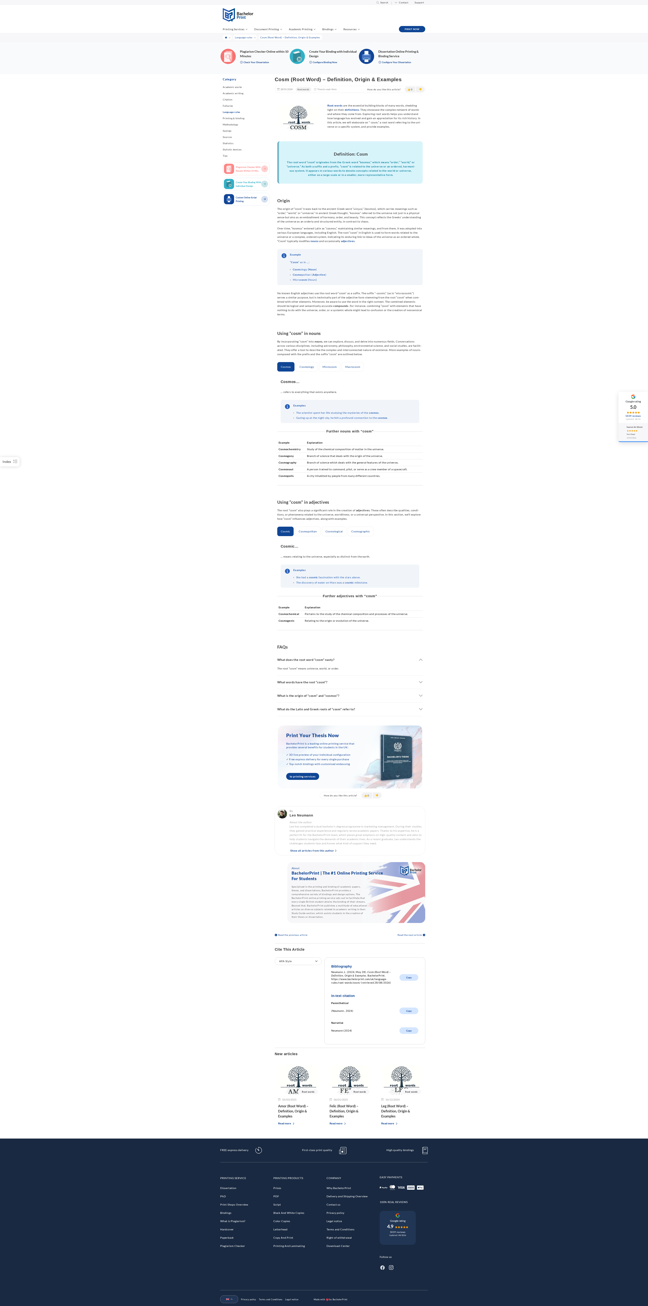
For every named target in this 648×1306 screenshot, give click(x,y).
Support (419, 2)
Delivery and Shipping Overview (347, 1196)
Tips (225, 155)
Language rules (231, 112)
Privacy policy (335, 1212)
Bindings (327, 29)
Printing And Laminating (289, 1245)
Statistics (228, 143)
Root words (303, 89)
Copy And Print (283, 1237)
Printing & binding (233, 118)
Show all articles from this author (312, 850)
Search (384, 2)
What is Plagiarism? (232, 1221)
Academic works (232, 87)
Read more (284, 1123)
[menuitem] (228, 1299)
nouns (314, 241)
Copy (409, 977)
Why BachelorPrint (339, 1188)
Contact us (334, 1204)
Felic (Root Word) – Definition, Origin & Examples (344, 1111)
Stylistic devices (232, 149)
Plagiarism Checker (232, 1245)
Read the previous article (292, 934)
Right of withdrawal (339, 1237)
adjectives (348, 241)
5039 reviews (398, 1232)
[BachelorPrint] (238, 20)
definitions (352, 109)
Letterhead (280, 1229)
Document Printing (266, 29)
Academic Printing (301, 29)
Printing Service (233, 1178)
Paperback (227, 1237)
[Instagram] (391, 1267)
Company (334, 1178)
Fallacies (228, 105)
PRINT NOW (412, 29)
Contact (403, 2)
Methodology (230, 124)
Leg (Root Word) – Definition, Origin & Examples (395, 1111)
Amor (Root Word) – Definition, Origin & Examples (293, 1111)
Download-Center (338, 1245)
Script (277, 1204)
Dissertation (228, 1188)
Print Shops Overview (234, 1204)
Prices (277, 1188)
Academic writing (233, 93)
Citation (227, 99)
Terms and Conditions (341, 1229)
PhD (223, 1196)
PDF (276, 1196)
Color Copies (281, 1221)
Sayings (227, 130)
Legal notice (334, 1221)
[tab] (285, 366)
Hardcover (227, 1229)
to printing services (303, 776)
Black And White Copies (288, 1212)
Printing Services (234, 29)
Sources (227, 137)
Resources (350, 29)
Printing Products (288, 1178)
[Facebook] (382, 1267)
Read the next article (410, 934)
